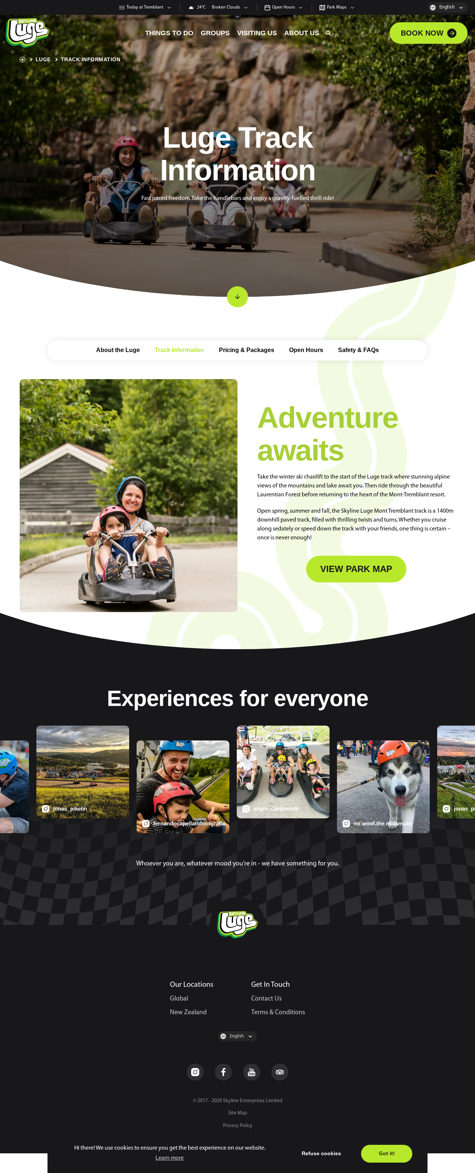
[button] (328, 33)
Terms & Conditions (278, 1012)
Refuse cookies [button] (321, 1153)
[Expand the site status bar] (237, 17)
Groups (215, 33)
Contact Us (266, 999)
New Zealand (188, 1012)
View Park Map (356, 569)
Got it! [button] (387, 1153)
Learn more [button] (169, 1158)
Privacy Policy (237, 1125)
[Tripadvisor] (279, 1072)
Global (179, 999)
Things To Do (169, 33)
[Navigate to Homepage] (73, 33)
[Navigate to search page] (328, 33)
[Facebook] (223, 1072)
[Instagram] (195, 1072)
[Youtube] (251, 1072)
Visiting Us (257, 33)
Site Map (237, 1113)
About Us (301, 33)
